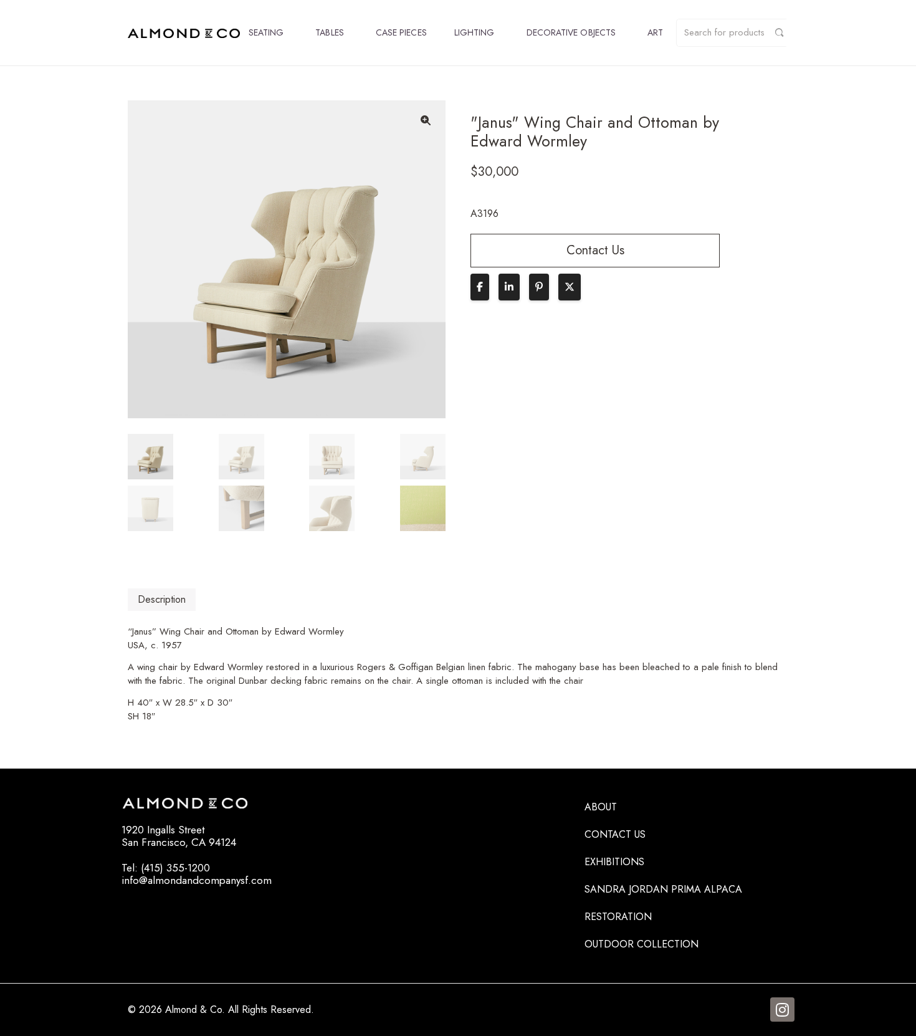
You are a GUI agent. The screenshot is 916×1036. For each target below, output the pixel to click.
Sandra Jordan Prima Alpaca (663, 889)
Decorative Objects (571, 32)
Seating (266, 32)
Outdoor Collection (641, 944)
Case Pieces (401, 32)
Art (655, 32)
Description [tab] (162, 599)
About (600, 807)
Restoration (618, 916)
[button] (426, 120)
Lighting (474, 32)
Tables (329, 32)
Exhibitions (614, 862)
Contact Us (615, 834)
